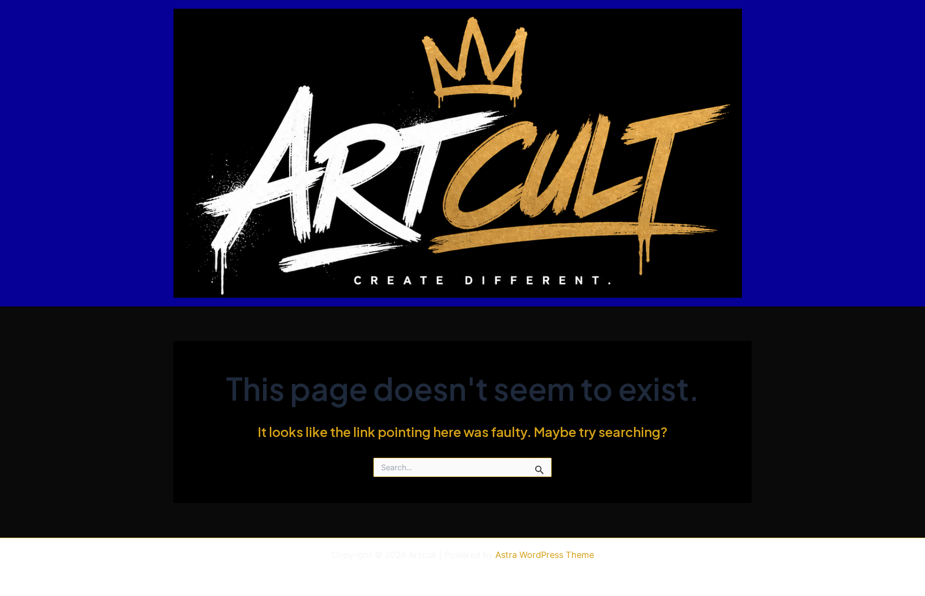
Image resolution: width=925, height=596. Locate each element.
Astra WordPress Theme (544, 555)
